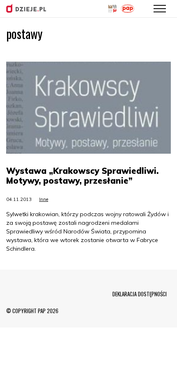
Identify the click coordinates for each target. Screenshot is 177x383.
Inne (43, 199)
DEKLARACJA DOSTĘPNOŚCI (139, 294)
